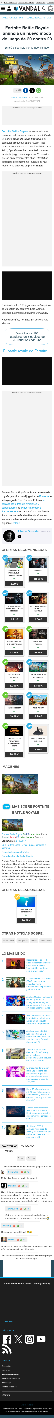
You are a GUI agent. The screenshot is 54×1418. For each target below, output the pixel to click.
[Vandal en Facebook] (7, 1339)
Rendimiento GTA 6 (26, 3)
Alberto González (19, 97)
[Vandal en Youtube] (41, 1339)
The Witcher (40, 3)
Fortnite (44, 496)
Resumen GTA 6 (10, 3)
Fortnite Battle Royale (15, 131)
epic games (23, 941)
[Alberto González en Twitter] (19, 536)
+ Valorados (27, 1146)
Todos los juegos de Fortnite (15, 851)
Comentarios (9, 1146)
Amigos (9, 1151)
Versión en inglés (27, 1405)
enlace (16, 523)
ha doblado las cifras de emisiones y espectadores (23, 504)
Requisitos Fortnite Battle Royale (17, 856)
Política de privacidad (11, 1378)
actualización (8, 941)
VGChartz (6, 1395)
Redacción (6, 1366)
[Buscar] (43, 8)
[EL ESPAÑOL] (51, 8)
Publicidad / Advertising (11, 1374)
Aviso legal (6, 1383)
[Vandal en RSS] (7, 1349)
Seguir (6, 807)
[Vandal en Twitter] (18, 1339)
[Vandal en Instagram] (29, 1339)
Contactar (6, 1370)
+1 (27, 1172)
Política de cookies (9, 1387)
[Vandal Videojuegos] (27, 8)
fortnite (34, 941)
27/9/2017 (21, 840)
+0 (27, 1209)
